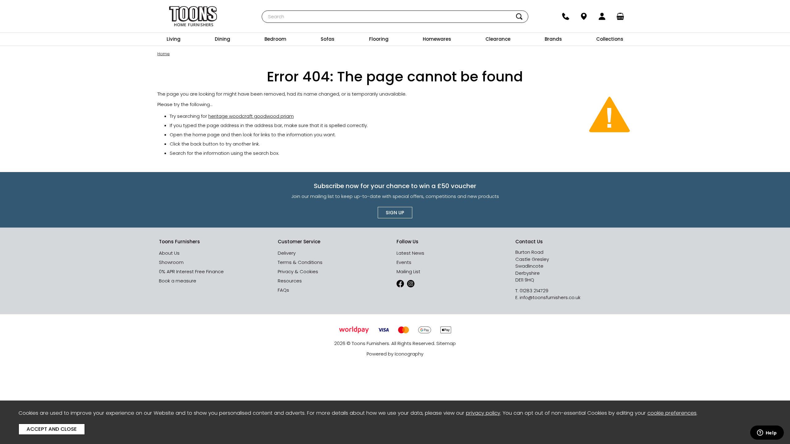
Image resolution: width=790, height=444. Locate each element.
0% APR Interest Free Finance (191, 271)
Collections (609, 39)
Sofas (328, 39)
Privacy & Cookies (298, 271)
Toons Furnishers (193, 16)
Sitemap (446, 343)
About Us (169, 253)
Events (404, 262)
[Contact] (565, 16)
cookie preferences (671, 413)
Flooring (379, 39)
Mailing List (408, 271)
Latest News (410, 253)
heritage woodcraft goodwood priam (251, 116)
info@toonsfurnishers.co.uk (550, 297)
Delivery (287, 253)
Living (174, 39)
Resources (290, 281)
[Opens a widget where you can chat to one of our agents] (767, 433)
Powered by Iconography (395, 354)
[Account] (602, 16)
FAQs (283, 290)
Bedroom (275, 39)
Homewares (437, 39)
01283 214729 (534, 290)
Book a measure (177, 281)
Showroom (171, 262)
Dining (222, 39)
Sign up (395, 212)
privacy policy (483, 413)
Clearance (497, 39)
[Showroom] (584, 16)
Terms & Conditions (300, 262)
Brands (553, 39)
